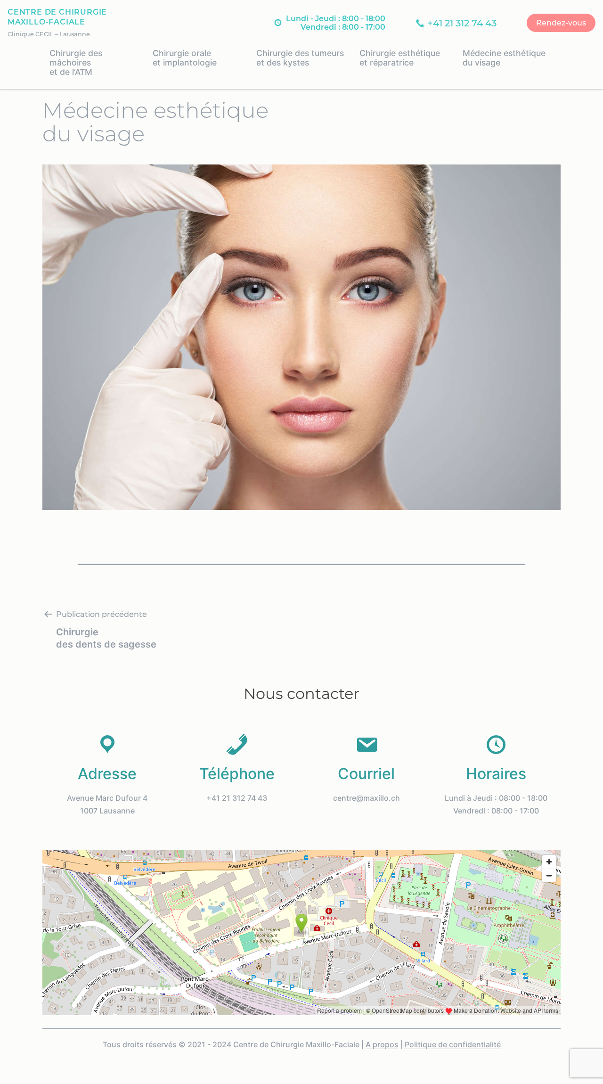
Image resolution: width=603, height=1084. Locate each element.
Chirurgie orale (185, 57)
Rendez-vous (561, 22)
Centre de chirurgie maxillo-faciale (57, 17)
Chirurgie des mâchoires (75, 62)
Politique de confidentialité (453, 1044)
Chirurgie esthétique (399, 57)
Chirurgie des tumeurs (300, 57)
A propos (382, 1044)
